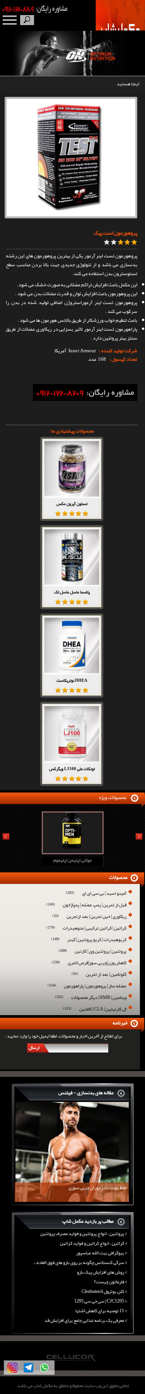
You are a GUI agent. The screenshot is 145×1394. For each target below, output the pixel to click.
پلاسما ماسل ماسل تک (72, 592)
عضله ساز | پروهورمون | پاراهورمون (87, 986)
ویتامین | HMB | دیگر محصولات (90, 998)
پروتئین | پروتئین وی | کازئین (92, 952)
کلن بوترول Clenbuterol (103, 1291)
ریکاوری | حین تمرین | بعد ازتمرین (89, 917)
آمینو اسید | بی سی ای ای (96, 894)
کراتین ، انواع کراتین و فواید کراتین (92, 1243)
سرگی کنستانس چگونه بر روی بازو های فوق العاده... (78, 1262)
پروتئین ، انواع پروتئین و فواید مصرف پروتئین (82, 1233)
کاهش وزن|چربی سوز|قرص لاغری (88, 963)
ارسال (34, 1047)
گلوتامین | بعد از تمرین (99, 975)
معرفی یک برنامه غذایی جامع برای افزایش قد (84, 1320)
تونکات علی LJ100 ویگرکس (72, 768)
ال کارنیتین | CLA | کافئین (94, 1009)
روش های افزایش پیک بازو (100, 1272)
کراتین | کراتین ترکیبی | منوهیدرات (86, 928)
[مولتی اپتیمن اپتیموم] (62, 852)
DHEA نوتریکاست (71, 680)
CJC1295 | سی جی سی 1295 (99, 1301)
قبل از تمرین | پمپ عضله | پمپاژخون (86, 905)
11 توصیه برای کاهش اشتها (99, 1310)
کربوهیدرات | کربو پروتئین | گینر (88, 940)
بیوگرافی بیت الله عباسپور (100, 1252)
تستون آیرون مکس (71, 503)
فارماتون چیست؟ (109, 1281)
